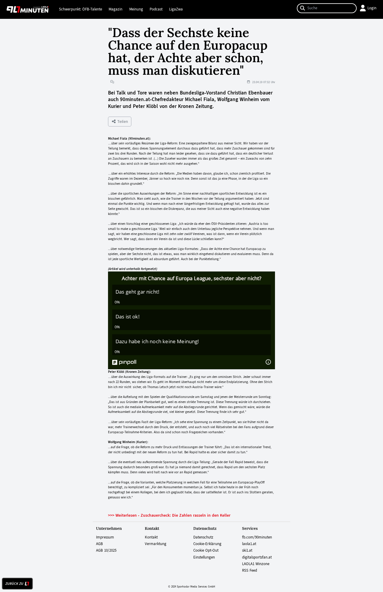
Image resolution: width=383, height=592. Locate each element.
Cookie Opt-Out (205, 550)
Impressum (105, 537)
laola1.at (249, 544)
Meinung (136, 9)
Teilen (122, 121)
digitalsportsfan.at (257, 557)
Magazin (115, 9)
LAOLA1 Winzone (255, 564)
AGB (99, 544)
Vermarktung (155, 544)
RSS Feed (249, 570)
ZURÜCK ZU (14, 584)
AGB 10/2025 (106, 550)
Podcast (156, 9)
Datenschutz (203, 537)
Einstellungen (204, 557)
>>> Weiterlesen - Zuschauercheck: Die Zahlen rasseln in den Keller (169, 515)
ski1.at (247, 550)
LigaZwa (176, 9)
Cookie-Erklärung (207, 544)
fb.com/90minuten (257, 537)
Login (371, 8)
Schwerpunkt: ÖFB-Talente (80, 9)
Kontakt (151, 537)
